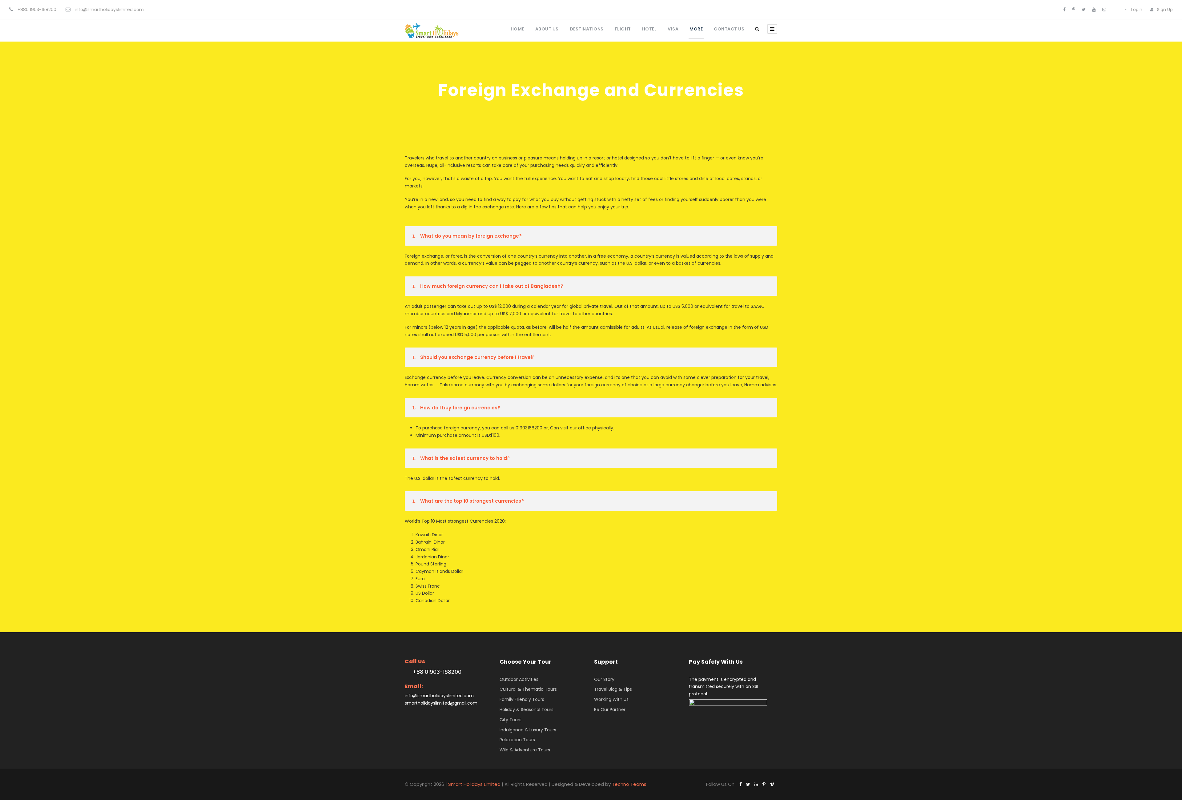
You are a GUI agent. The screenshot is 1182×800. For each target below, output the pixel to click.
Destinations (587, 29)
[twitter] (1084, 9)
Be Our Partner (609, 709)
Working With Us (611, 699)
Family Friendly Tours (522, 699)
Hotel (649, 29)
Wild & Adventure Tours (525, 750)
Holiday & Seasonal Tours (526, 709)
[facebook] (1064, 9)
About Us (547, 29)
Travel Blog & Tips (613, 689)
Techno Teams (629, 784)
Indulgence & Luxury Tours (528, 730)
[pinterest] (1073, 9)
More (696, 29)
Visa (673, 29)
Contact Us (729, 29)
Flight (623, 29)
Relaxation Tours (517, 740)
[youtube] (1094, 9)
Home (517, 29)
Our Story (604, 679)
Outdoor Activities (519, 679)
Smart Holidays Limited (474, 784)
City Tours (510, 720)
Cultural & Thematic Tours (528, 689)
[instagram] (1104, 9)
